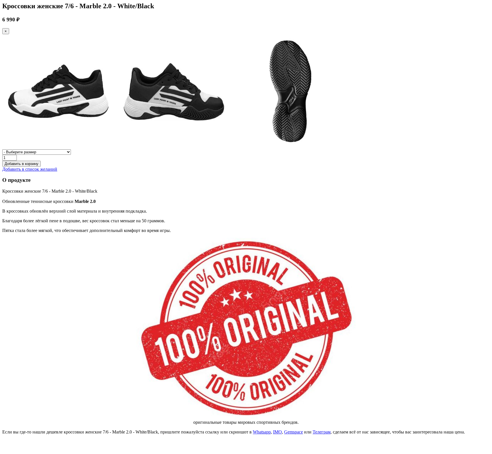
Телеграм (322, 431)
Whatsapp (262, 431)
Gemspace (293, 431)
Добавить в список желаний (29, 169)
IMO (277, 431)
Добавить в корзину (21, 164)
